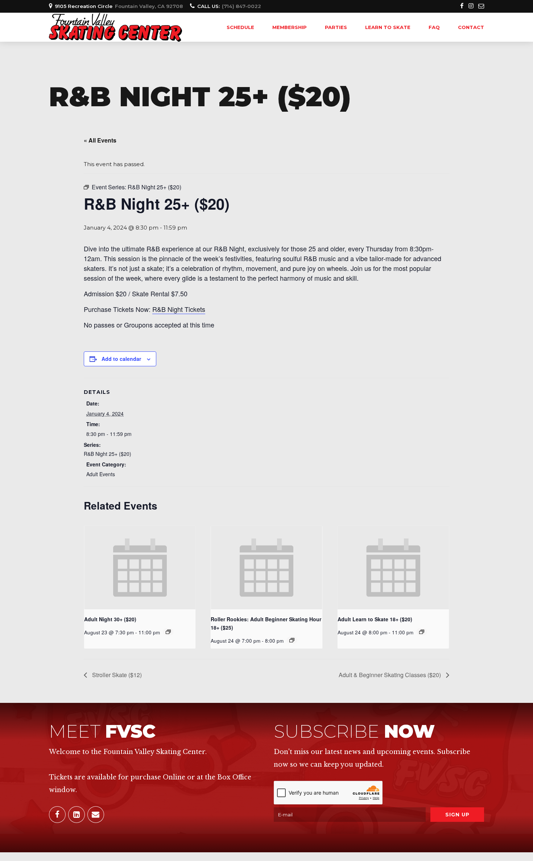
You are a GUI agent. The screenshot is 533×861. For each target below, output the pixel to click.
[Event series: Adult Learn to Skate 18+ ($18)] (421, 632)
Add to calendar (121, 358)
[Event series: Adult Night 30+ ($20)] (168, 632)
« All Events (100, 140)
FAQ (434, 27)
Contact (471, 27)
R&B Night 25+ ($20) (107, 453)
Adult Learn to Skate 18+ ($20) (375, 619)
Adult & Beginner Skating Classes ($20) (390, 675)
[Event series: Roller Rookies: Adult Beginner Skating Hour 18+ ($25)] (291, 640)
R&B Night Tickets (178, 309)
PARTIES (336, 27)
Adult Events (100, 474)
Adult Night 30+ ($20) (110, 619)
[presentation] (139, 567)
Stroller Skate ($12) (116, 675)
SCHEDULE (240, 27)
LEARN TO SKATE (387, 27)
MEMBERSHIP (289, 27)
